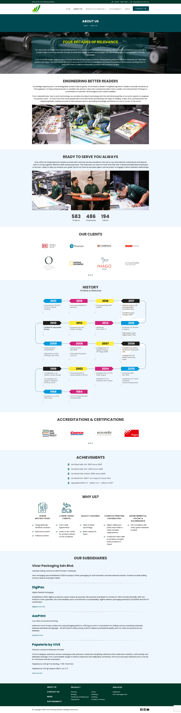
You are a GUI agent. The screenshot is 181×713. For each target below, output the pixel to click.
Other (93, 692)
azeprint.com (37, 635)
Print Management (120, 694)
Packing (94, 697)
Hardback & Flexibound (80, 697)
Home (68, 9)
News (127, 9)
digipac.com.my (38, 606)
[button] (89, 275)
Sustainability (115, 9)
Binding (73, 694)
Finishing (94, 694)
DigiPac (38, 587)
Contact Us (53, 691)
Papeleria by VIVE (46, 644)
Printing (74, 692)
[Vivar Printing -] (36, 9)
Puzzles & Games (98, 699)
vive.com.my (37, 673)
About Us (78, 9)
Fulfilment (116, 692)
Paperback (75, 699)
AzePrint (39, 616)
